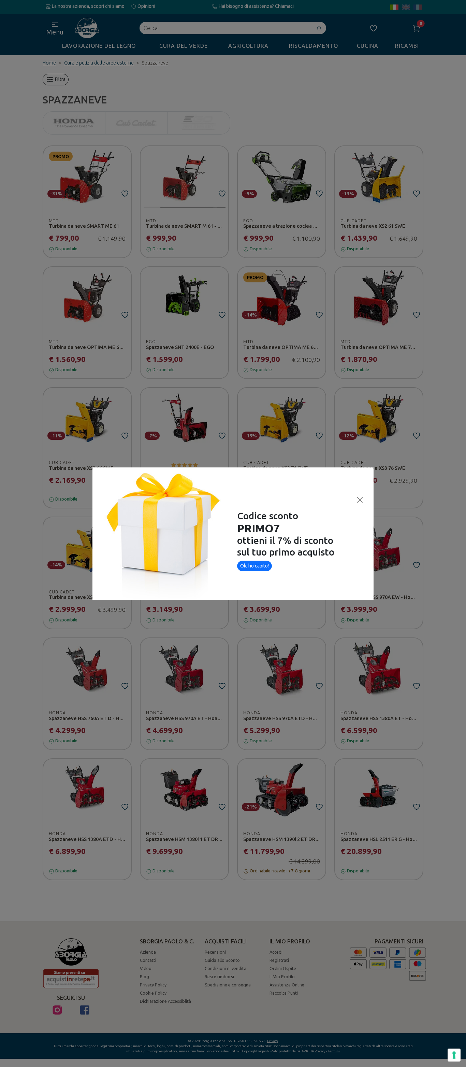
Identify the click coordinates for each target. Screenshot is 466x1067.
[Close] (360, 500)
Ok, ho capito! (254, 565)
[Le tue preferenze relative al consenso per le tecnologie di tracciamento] (454, 1055)
